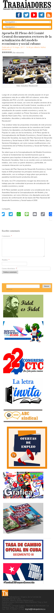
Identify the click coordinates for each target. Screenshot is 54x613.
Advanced (9, 289)
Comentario (7, 236)
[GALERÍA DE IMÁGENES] (23, 497)
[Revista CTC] (23, 533)
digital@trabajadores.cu (35, 609)
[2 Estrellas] (5, 52)
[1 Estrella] (3, 52)
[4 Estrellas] (9, 52)
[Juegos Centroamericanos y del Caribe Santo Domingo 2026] (23, 343)
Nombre (5, 260)
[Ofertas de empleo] (27, 448)
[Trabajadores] (5, 593)
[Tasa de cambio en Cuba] (23, 558)
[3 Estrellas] (7, 52)
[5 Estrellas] (11, 52)
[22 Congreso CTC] (23, 373)
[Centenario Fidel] (23, 316)
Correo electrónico (9, 269)
